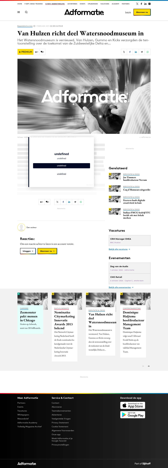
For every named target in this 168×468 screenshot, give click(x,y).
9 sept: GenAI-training (34, 4)
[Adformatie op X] (137, 4)
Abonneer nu (142, 12)
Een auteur (57, 26)
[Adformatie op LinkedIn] (145, 4)
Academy (115, 4)
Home (19, 4)
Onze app (56, 434)
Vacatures (104, 4)
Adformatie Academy (27, 422)
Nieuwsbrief (23, 418)
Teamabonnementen (61, 411)
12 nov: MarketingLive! (55, 4)
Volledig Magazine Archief (29, 426)
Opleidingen (93, 4)
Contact (55, 403)
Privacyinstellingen (60, 445)
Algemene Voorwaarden (63, 430)
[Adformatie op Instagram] (149, 4)
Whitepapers (23, 414)
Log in (128, 12)
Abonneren (57, 407)
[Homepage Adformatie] (84, 12)
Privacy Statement (60, 422)
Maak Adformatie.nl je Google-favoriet (62, 439)
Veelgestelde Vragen (61, 418)
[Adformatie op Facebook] (141, 4)
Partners (125, 4)
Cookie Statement (60, 426)
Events (82, 4)
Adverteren (72, 4)
